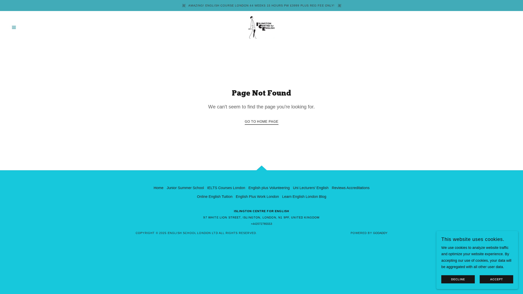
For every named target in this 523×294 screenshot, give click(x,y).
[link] (261, 27)
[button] (14, 27)
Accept (496, 279)
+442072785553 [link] (261, 223)
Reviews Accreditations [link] (351, 188)
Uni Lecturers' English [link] (311, 188)
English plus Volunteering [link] (269, 188)
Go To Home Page (261, 121)
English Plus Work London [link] (257, 197)
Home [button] (158, 188)
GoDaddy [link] (380, 233)
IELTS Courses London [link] (226, 188)
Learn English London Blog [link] (304, 197)
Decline (458, 279)
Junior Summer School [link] (185, 188)
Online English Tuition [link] (214, 197)
